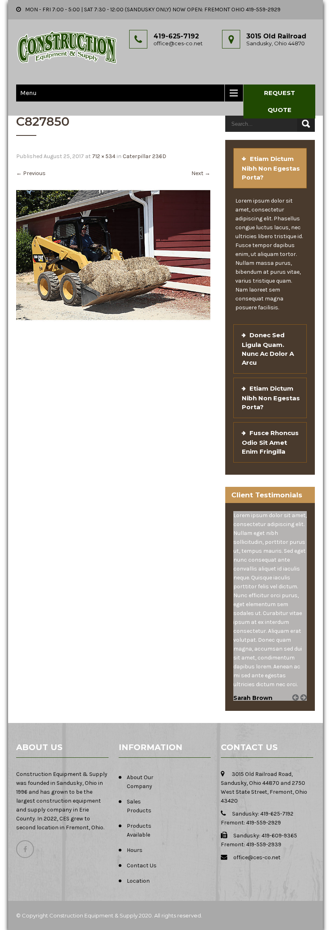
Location (138, 880)
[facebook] (25, 849)
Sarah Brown (252, 698)
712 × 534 (103, 156)
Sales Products (139, 806)
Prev (298, 706)
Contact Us (142, 865)
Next (200, 173)
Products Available (139, 830)
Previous (31, 173)
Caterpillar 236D (144, 156)
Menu (28, 93)
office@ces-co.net (178, 43)
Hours (134, 850)
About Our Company (140, 782)
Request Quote (279, 101)
